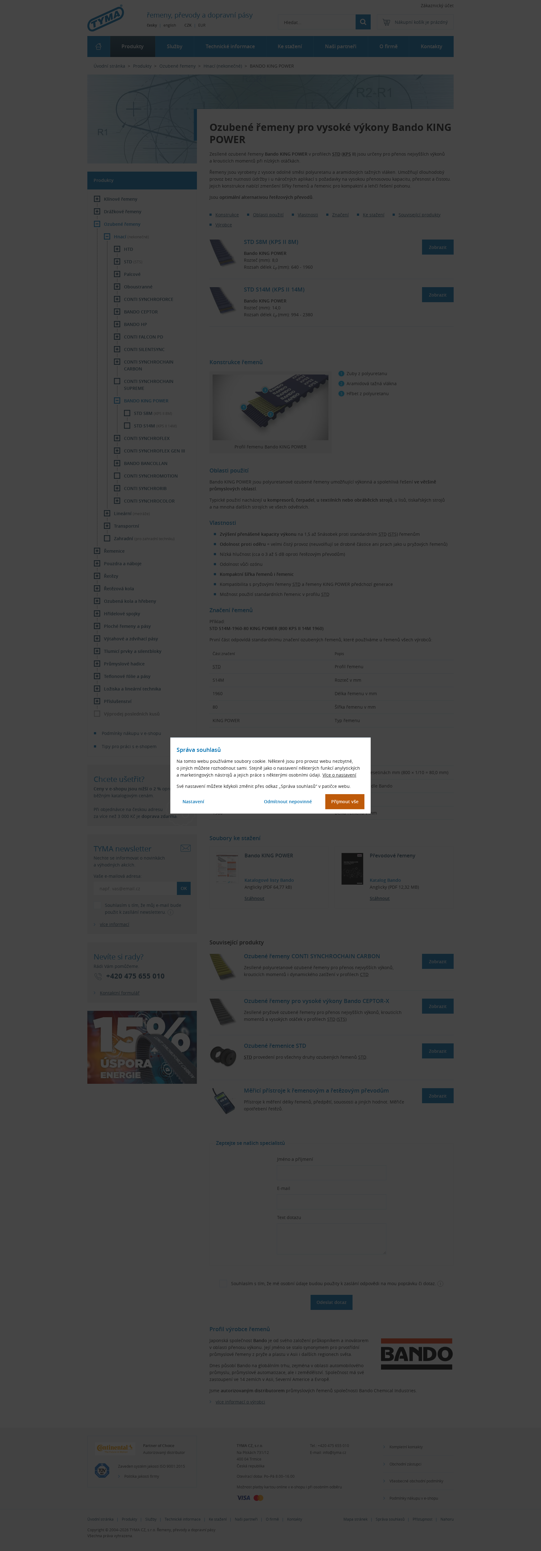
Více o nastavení (339, 775)
